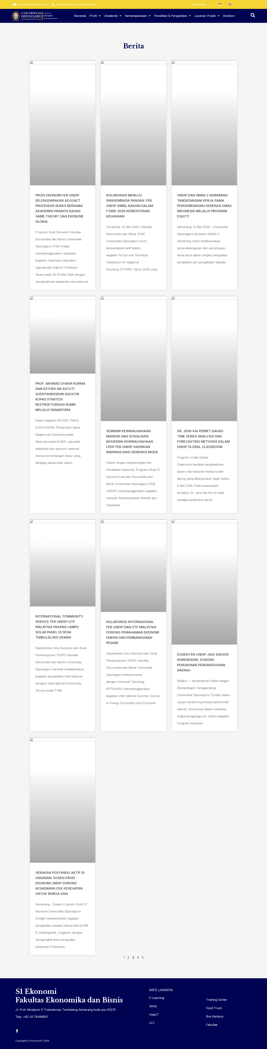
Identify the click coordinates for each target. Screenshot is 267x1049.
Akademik (111, 16)
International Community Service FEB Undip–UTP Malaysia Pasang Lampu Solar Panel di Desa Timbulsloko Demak (59, 626)
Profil (93, 16)
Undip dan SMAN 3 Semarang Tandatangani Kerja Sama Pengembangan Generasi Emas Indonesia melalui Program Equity (204, 205)
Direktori (229, 16)
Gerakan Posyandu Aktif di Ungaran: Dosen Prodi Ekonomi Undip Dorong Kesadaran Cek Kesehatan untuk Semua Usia (60, 883)
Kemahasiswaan (136, 16)
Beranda (80, 16)
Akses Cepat (199, 4)
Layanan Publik (205, 16)
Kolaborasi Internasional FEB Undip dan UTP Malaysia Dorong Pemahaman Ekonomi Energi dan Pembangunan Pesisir (132, 632)
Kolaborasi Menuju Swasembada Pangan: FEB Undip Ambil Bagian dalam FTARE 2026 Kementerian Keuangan (129, 205)
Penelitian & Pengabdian (170, 16)
